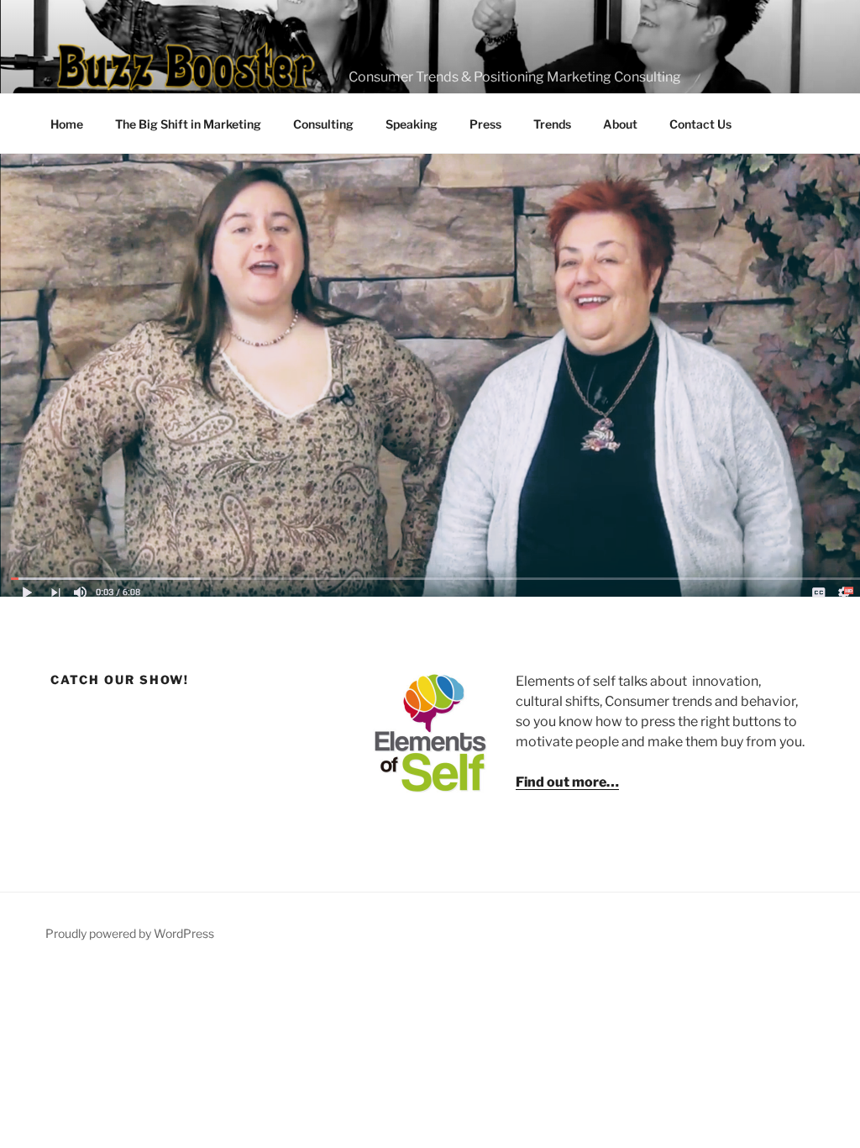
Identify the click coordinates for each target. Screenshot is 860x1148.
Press (485, 124)
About (620, 124)
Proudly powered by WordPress (129, 933)
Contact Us (700, 124)
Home (66, 124)
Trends (552, 124)
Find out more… (567, 782)
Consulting (323, 124)
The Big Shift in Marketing (188, 124)
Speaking (411, 124)
